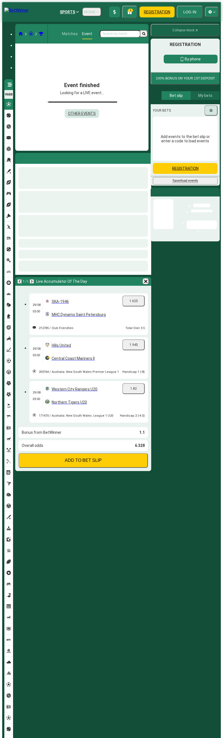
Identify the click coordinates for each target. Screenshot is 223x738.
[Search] (144, 33)
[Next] (32, 281)
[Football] (31, 33)
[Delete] (146, 281)
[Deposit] (114, 12)
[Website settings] (212, 12)
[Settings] (211, 156)
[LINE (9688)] (20, 33)
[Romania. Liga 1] (41, 33)
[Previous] (19, 281)
